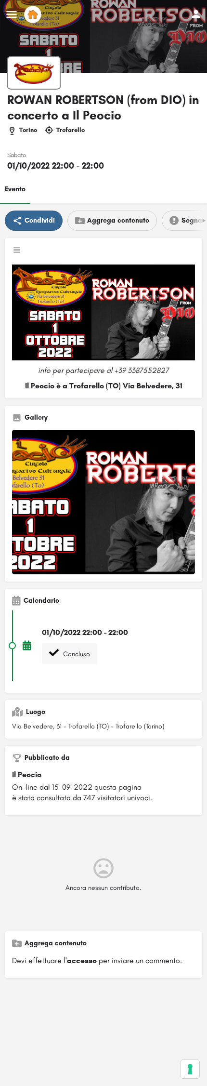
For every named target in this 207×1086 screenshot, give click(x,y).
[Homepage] (34, 14)
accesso (82, 960)
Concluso (75, 654)
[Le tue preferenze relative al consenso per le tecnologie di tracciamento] (190, 1069)
